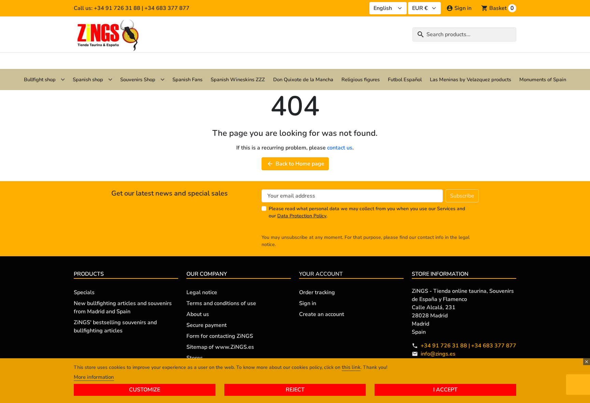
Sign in (307, 303)
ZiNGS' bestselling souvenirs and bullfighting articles (115, 326)
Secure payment (206, 325)
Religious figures (360, 79)
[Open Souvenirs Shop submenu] (162, 79)
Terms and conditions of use (221, 303)
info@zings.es (438, 354)
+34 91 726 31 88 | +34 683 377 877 (468, 345)
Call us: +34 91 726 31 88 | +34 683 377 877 (131, 8)
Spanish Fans (187, 79)
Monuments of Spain (542, 79)
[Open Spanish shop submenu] (110, 79)
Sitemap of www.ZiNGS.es (220, 347)
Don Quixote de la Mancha (303, 79)
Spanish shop (88, 79)
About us (197, 314)
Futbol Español (405, 79)
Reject (295, 389)
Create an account (321, 314)
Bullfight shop (40, 79)
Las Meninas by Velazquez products (470, 79)
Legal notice (201, 292)
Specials (84, 292)
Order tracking (317, 292)
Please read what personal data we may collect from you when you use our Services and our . (367, 212)
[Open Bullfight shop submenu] (62, 79)
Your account (321, 274)
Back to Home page (295, 164)
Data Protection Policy (301, 216)
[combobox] (464, 34)
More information (94, 377)
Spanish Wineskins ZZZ (238, 79)
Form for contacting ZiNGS (219, 336)
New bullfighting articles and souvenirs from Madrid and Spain (123, 307)
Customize (144, 389)
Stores (194, 358)
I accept (445, 389)
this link (351, 367)
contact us (339, 148)
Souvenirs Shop (137, 79)
